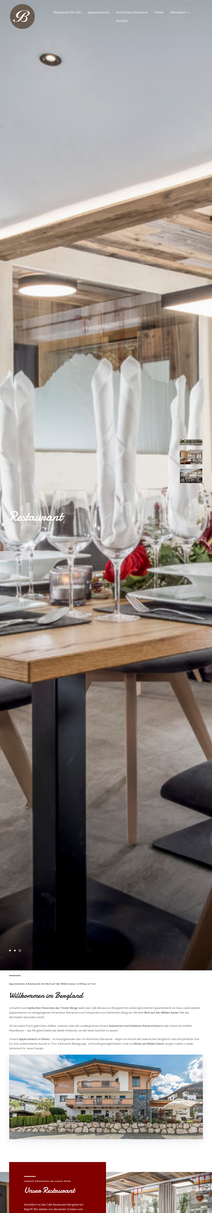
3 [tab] (20, 950)
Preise (159, 12)
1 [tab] (10, 950)
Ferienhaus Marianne (132, 12)
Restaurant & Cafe (67, 12)
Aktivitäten (178, 12)
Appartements (98, 12)
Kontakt (122, 21)
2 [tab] (15, 950)
